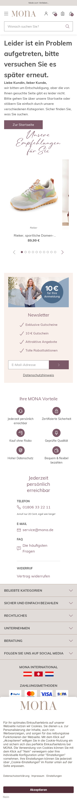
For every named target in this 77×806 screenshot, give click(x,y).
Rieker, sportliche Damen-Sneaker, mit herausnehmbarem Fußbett (33, 235)
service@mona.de (38, 529)
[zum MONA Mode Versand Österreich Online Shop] (27, 674)
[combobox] (38, 26)
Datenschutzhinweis (38, 375)
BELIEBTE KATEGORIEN (23, 590)
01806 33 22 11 (37, 507)
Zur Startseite (23, 125)
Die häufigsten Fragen (35, 548)
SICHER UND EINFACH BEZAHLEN (31, 603)
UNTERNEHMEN (17, 628)
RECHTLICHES (15, 615)
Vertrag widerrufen (33, 576)
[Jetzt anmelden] (59, 364)
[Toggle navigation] (6, 14)
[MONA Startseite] (23, 14)
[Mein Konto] (46, 14)
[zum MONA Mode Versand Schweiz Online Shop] (38, 674)
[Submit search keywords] (67, 26)
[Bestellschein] (63, 14)
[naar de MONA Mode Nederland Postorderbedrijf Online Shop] (49, 674)
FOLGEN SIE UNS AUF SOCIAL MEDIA (33, 653)
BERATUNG (13, 641)
